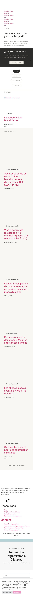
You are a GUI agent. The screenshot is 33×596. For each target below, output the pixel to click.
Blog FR (6, 13)
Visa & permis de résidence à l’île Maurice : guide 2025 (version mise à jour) (16, 234)
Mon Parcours (8, 15)
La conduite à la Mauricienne (13, 119)
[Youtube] (12, 500)
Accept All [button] (17, 592)
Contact (6, 520)
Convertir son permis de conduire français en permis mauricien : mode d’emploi (16, 287)
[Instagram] (3, 500)
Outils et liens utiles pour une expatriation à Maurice (16, 450)
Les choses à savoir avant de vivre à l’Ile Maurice (15, 391)
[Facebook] (17, 500)
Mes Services (8, 11)
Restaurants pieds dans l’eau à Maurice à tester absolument (15, 340)
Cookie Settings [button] (7, 592)
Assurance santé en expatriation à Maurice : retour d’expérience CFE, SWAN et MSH (15, 179)
